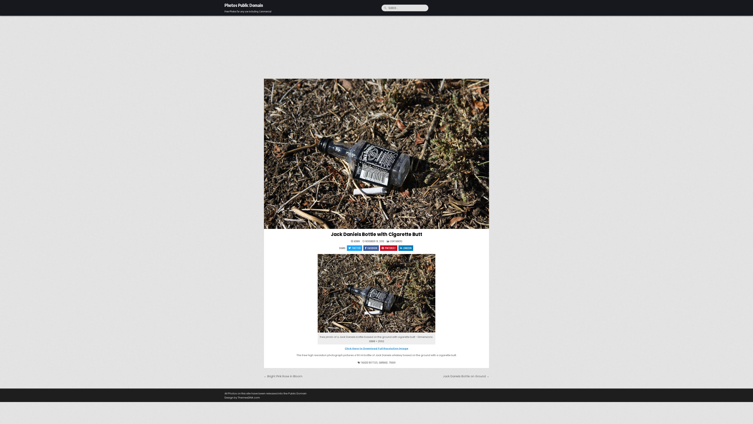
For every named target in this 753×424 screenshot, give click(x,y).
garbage (383, 362)
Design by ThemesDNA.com (242, 397)
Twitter (356, 248)
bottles (373, 362)
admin (357, 241)
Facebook (372, 248)
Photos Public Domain (244, 5)
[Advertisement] (376, 45)
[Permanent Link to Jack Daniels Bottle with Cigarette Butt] (376, 154)
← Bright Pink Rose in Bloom (283, 376)
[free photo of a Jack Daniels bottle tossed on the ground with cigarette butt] (376, 332)
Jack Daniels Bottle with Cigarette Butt (376, 234)
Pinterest (390, 248)
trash (392, 362)
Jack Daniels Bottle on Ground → (466, 376)
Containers (396, 241)
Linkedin (407, 248)
